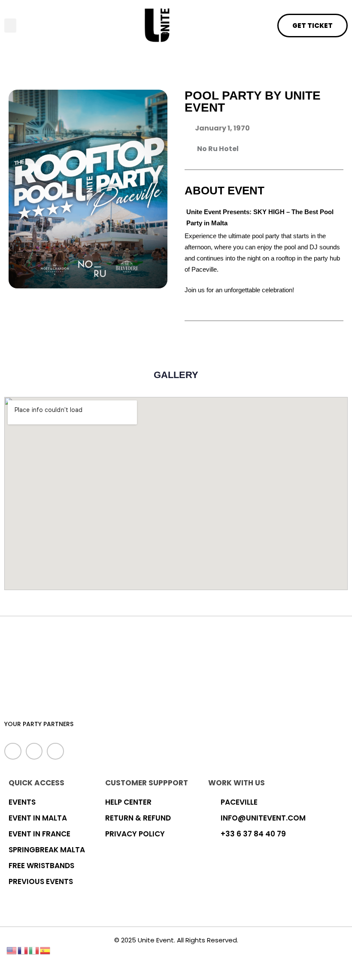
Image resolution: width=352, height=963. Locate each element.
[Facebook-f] (12, 751)
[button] (10, 25)
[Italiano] (34, 949)
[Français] (23, 949)
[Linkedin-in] (34, 751)
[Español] (45, 949)
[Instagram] (55, 751)
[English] (12, 949)
